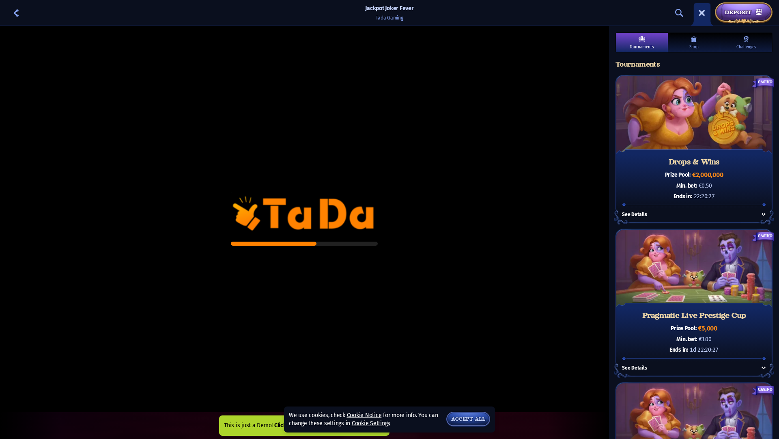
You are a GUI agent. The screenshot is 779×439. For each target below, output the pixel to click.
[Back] (16, 13)
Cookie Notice (364, 415)
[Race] (702, 13)
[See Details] (763, 214)
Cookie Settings (371, 423)
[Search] (679, 13)
